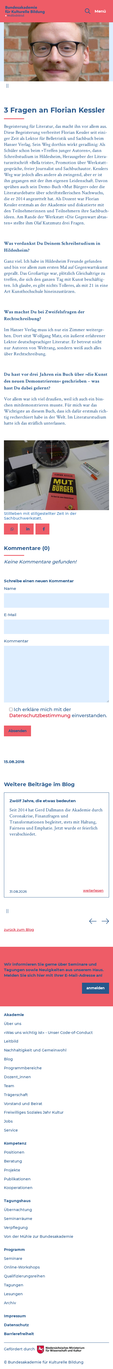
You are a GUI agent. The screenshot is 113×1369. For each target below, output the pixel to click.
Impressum (15, 1316)
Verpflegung (16, 1227)
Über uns (12, 1023)
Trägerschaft (16, 1094)
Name (10, 588)
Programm (14, 1249)
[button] (11, 529)
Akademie (14, 1014)
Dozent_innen (17, 1077)
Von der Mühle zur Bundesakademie (38, 1236)
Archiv (10, 1303)
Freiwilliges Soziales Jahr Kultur (34, 1112)
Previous (92, 87)
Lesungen (13, 1294)
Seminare (13, 1258)
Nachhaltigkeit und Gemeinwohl (35, 1050)
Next (105, 87)
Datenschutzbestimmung (39, 715)
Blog (8, 1059)
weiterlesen (93, 890)
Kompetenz (15, 1143)
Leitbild (11, 1041)
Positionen (14, 1152)
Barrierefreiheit (19, 1333)
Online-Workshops (22, 1267)
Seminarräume (18, 1218)
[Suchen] (87, 11)
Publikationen (17, 1179)
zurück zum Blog (19, 929)
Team (9, 1085)
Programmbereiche (23, 1068)
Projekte (12, 1170)
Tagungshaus (17, 1200)
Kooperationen (18, 1187)
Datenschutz (16, 1325)
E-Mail (10, 614)
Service (11, 1130)
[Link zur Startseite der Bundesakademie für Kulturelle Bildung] (25, 11)
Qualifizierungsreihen (24, 1276)
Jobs (8, 1121)
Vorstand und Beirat (23, 1103)
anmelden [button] (95, 988)
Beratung (13, 1161)
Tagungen (13, 1285)
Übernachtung (18, 1209)
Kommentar (16, 640)
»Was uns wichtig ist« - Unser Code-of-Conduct (48, 1032)
